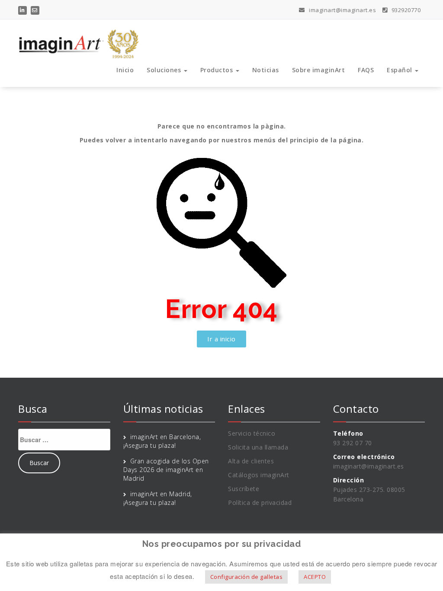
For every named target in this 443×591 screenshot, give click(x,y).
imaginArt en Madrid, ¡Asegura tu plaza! (157, 498)
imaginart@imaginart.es (342, 10)
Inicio (125, 70)
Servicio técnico (251, 433)
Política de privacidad (260, 502)
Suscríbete (243, 489)
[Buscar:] (64, 439)
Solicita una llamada (258, 447)
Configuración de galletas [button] (246, 577)
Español (400, 70)
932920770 (405, 10)
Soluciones (165, 70)
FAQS (366, 70)
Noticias (265, 70)
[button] (221, 339)
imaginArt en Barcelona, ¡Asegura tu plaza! (162, 441)
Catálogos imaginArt (258, 475)
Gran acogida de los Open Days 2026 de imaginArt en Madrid (166, 469)
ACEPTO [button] (315, 577)
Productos (217, 70)
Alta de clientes (251, 461)
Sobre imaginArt (318, 70)
